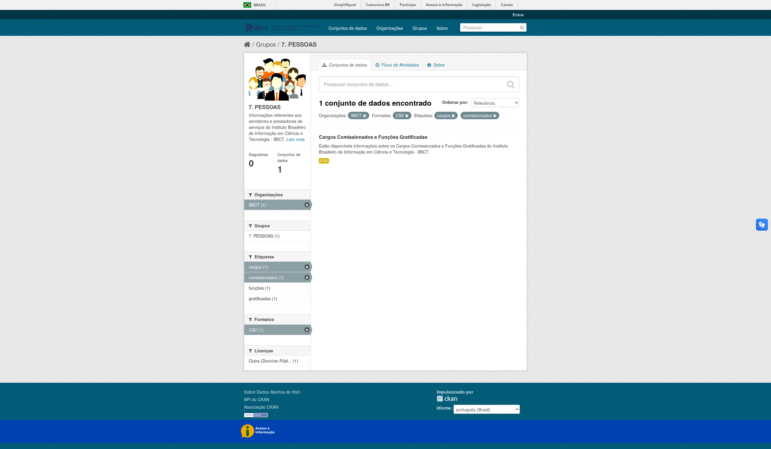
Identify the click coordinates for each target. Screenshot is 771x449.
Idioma (444, 408)
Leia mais (295, 139)
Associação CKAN (261, 407)
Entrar (518, 14)
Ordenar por (454, 102)
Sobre (442, 28)
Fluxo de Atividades (399, 65)
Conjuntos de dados (348, 28)
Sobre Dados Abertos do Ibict (272, 392)
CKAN (447, 398)
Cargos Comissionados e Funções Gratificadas (373, 136)
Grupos (420, 28)
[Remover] (364, 115)
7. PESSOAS (299, 44)
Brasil (260, 5)
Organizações (389, 28)
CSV (324, 160)
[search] (511, 84)
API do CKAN (256, 399)
